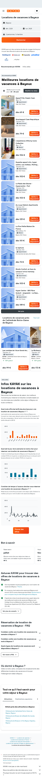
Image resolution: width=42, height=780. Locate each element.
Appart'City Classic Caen (25, 98)
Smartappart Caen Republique (27, 119)
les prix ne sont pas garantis (10, 760)
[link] (21, 530)
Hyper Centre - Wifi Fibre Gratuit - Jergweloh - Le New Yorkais (27, 291)
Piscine (19, 587)
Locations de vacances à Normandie (20, 741)
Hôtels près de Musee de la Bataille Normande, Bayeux (20, 717)
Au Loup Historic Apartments (27, 205)
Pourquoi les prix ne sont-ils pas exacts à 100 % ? (19, 774)
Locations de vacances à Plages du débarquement (20, 743)
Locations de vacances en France (20, 739)
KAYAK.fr (12, 738)
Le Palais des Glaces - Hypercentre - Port (24, 185)
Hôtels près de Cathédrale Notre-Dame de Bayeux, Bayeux (19, 712)
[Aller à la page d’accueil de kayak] (13, 11)
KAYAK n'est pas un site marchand (15, 766)
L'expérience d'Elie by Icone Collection (26, 142)
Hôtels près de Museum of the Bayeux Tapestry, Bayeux (20, 722)
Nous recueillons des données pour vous (17, 770)
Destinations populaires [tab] (23, 699)
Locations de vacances (23, 738)
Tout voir (36, 318)
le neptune (20, 248)
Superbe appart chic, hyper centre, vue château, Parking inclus (26, 163)
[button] (3, 11)
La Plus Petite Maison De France (25, 227)
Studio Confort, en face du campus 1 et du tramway (26, 270)
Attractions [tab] (8, 699)
